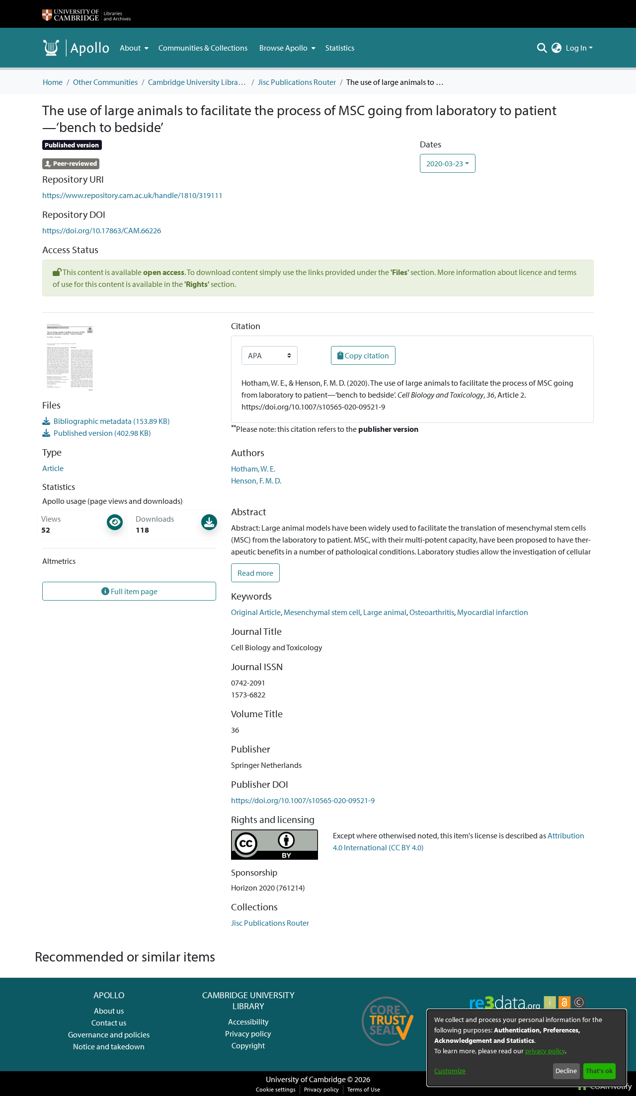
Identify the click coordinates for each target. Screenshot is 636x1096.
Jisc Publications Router (297, 82)
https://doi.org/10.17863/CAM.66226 (101, 230)
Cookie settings (276, 1089)
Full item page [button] (133, 591)
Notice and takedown (109, 1046)
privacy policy (545, 1050)
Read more (255, 573)
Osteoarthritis (431, 612)
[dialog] (526, 1048)
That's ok (599, 1070)
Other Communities (105, 82)
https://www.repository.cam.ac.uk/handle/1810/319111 (132, 195)
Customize (450, 1070)
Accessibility (248, 1022)
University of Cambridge (306, 1079)
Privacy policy (248, 1033)
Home (53, 82)
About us (109, 1011)
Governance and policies (109, 1034)
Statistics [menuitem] (339, 48)
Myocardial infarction (492, 612)
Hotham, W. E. (253, 469)
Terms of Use (363, 1089)
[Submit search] (542, 48)
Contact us (108, 1023)
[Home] (86, 14)
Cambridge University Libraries (197, 82)
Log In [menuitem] (576, 48)
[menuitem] (133, 48)
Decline (566, 1070)
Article (53, 468)
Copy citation (366, 355)
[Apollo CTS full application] (388, 1049)
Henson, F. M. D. (256, 480)
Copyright (248, 1045)
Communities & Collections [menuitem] (203, 48)
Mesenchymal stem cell (322, 612)
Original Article (256, 612)
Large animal (384, 612)
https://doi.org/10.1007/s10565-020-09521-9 (303, 800)
